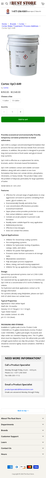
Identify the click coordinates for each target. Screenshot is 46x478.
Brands (13, 24)
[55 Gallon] (16, 103)
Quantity (4, 107)
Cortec (21, 24)
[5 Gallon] (6, 103)
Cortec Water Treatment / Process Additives (20, 26)
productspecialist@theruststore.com (19, 389)
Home (4, 24)
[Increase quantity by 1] (20, 112)
